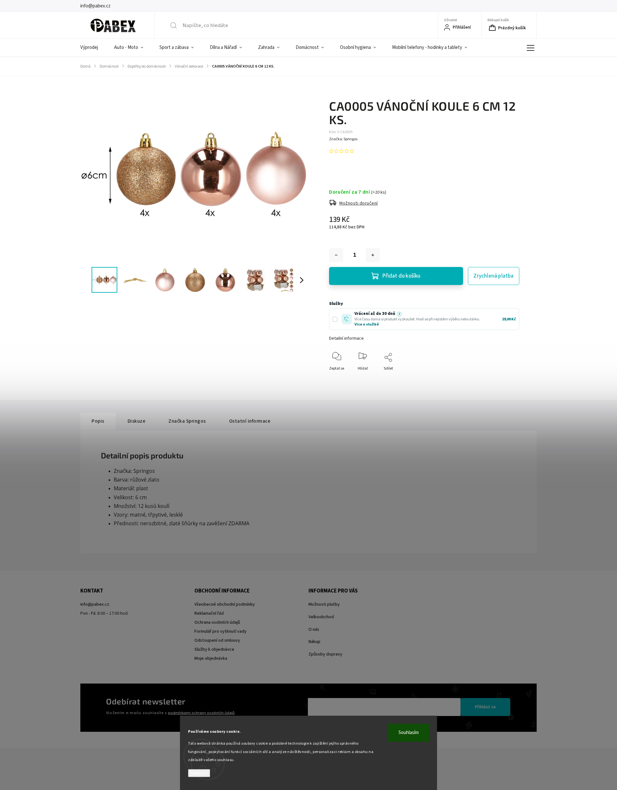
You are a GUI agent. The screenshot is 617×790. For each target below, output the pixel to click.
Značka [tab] (187, 421)
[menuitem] (93, 48)
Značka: (343, 139)
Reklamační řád (209, 613)
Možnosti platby (324, 604)
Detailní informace (346, 338)
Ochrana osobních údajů (217, 622)
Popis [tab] (98, 421)
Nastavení (199, 773)
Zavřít (509, 379)
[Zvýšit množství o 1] (373, 255)
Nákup (314, 641)
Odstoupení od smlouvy (217, 640)
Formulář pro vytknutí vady (220, 631)
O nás (313, 629)
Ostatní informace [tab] (250, 421)
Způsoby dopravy (325, 654)
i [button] (399, 314)
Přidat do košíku (401, 276)
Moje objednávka (210, 658)
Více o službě (366, 324)
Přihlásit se (485, 707)
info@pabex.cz (94, 604)
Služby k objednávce (214, 649)
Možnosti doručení (358, 203)
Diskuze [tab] (137, 421)
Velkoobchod (321, 617)
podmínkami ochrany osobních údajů (201, 713)
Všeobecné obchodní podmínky (224, 604)
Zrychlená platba (493, 276)
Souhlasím (408, 732)
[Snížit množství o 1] (336, 255)
